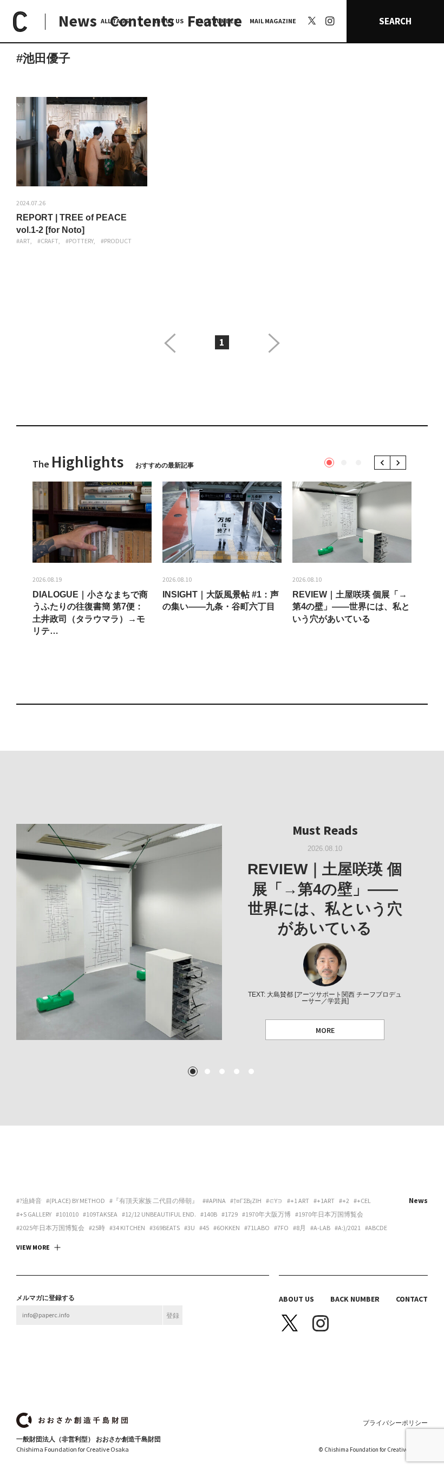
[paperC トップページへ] (20, 21)
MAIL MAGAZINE (273, 21)
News (77, 21)
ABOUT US (168, 21)
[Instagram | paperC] (330, 6)
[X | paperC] (312, 20)
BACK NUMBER (216, 21)
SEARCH (395, 21)
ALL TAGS (115, 21)
